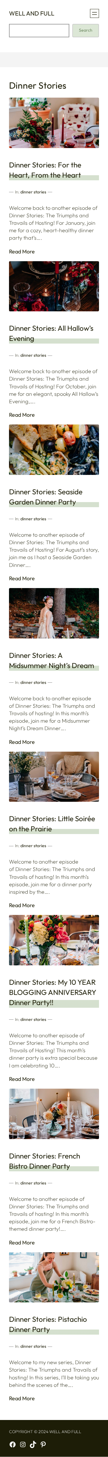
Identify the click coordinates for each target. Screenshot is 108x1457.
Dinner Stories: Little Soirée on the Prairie (52, 823)
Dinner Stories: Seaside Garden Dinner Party (45, 496)
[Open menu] (94, 13)
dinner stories (33, 192)
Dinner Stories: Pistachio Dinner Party (48, 1324)
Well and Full (31, 13)
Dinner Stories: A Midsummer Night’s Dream (51, 660)
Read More (22, 251)
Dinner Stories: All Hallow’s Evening (51, 333)
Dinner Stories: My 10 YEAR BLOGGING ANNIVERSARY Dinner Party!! (52, 992)
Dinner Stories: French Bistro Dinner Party (44, 1160)
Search (85, 30)
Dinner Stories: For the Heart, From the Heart (45, 169)
